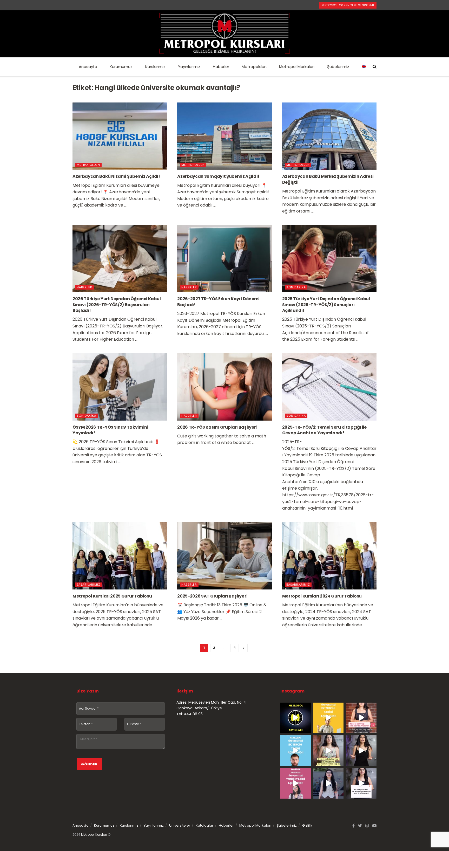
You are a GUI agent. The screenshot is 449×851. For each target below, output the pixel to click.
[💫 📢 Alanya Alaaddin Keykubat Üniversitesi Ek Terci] (295, 750)
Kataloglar (204, 825)
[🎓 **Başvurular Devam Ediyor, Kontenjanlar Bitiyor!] (328, 783)
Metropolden (254, 66)
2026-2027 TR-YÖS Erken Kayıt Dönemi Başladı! (218, 301)
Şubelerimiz (338, 66)
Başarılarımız (88, 584)
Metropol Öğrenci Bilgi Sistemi (348, 5)
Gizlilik (307, 825)
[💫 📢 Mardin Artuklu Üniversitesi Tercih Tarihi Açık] (295, 783)
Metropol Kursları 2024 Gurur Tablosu (322, 596)
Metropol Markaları (296, 66)
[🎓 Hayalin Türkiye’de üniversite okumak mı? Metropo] (361, 750)
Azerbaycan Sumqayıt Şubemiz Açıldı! (218, 176)
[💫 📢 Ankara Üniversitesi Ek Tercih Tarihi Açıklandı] (328, 718)
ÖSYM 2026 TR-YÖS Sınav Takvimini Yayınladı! (110, 430)
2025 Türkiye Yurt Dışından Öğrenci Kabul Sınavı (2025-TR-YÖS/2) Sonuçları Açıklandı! (326, 304)
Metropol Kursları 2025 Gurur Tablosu (112, 596)
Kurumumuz (121, 66)
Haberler (221, 66)
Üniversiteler (179, 825)
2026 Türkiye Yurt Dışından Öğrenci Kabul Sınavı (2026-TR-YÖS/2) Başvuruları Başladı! (116, 304)
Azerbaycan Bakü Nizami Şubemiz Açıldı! (116, 176)
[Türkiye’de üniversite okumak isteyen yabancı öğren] (361, 718)
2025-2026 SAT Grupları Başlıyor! (212, 596)
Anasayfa (88, 66)
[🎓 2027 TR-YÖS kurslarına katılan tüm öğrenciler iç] (361, 783)
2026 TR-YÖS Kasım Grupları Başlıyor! (217, 427)
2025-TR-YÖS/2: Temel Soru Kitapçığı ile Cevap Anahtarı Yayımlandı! (324, 430)
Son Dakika (296, 287)
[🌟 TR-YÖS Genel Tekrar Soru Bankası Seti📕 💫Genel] (295, 718)
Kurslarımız (155, 66)
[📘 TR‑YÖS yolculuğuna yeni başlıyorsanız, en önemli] (328, 750)
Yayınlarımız (189, 66)
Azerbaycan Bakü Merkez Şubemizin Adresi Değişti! (328, 179)
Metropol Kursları (94, 834)
